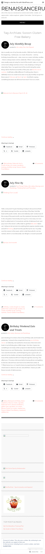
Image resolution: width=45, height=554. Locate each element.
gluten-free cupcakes (8, 406)
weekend (22, 410)
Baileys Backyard (8, 401)
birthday (6, 307)
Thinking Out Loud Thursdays (26, 188)
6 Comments (39, 401)
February (12, 77)
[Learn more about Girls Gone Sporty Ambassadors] (22, 468)
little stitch (34, 223)
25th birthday (7, 163)
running (18, 310)
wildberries (5, 412)
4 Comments (39, 163)
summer (3, 312)
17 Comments (38, 307)
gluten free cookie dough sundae (11, 309)
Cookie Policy (7, 546)
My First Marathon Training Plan (13, 526)
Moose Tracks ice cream (9, 408)
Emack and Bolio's (17, 404)
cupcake (20, 403)
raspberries (21, 408)
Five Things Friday (22, 186)
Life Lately (19, 47)
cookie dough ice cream (17, 307)
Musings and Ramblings (22, 333)
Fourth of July (5, 165)
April (24, 77)
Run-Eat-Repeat (28, 47)
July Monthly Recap (20, 43)
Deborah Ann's (17, 163)
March (19, 77)
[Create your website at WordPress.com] (22, 2)
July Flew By (16, 182)
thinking (10, 228)
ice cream (13, 165)
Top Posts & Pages (12, 522)
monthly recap (11, 167)
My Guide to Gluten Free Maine (13, 529)
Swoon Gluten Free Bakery (15, 312)
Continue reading (7, 137)
